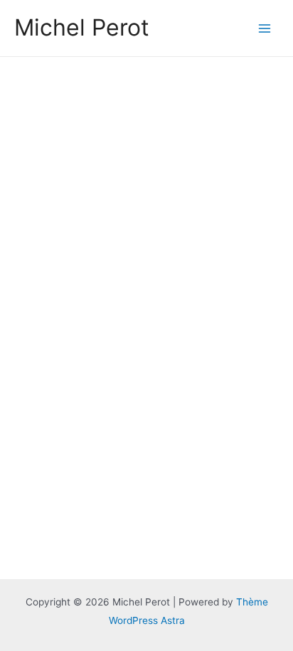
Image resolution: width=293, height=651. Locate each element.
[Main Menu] (264, 28)
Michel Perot (81, 27)
